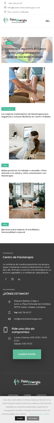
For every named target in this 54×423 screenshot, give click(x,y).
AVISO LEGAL (13, 395)
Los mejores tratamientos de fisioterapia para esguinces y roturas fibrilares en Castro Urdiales (26, 115)
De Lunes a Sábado (18, 12)
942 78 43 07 (15, 3)
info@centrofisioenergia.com (24, 7)
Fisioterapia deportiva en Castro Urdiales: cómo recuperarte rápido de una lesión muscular (26, 53)
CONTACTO (41, 395)
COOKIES (27, 395)
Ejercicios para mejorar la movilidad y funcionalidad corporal (20, 231)
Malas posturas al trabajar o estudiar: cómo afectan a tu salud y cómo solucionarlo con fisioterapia (24, 173)
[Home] (15, 23)
